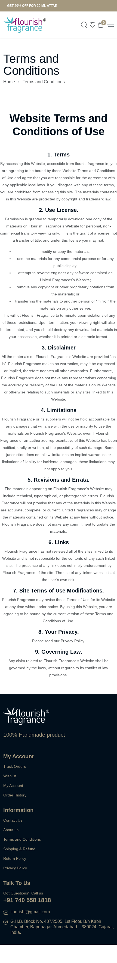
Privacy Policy (15, 868)
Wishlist (9, 776)
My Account (13, 785)
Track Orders (14, 766)
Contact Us (12, 820)
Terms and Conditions (22, 839)
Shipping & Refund (19, 849)
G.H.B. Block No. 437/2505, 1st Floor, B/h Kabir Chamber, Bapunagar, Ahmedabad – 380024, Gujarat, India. (62, 927)
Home (9, 81)
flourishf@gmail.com (30, 911)
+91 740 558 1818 (27, 900)
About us (11, 830)
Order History (14, 795)
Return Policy (14, 858)
